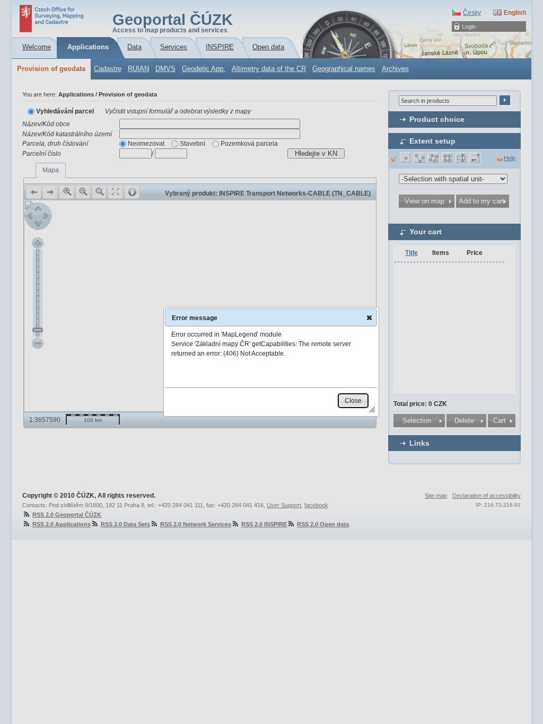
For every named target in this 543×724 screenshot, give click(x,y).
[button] (369, 317)
